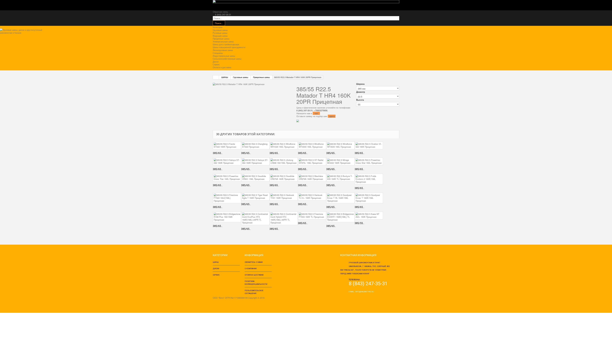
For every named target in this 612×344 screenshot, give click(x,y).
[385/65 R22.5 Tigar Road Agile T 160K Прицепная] (255, 196)
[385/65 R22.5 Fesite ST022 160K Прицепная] (227, 145)
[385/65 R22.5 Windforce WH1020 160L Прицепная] (284, 145)
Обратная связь (220, 11)
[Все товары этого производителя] (323, 120)
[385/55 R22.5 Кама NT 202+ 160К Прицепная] (369, 215)
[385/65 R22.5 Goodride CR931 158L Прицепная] (255, 177)
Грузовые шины (220, 30)
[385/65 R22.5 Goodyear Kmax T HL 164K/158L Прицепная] (340, 198)
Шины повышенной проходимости (229, 47)
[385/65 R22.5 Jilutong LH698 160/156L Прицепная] (284, 161)
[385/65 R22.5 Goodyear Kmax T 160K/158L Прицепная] (369, 198)
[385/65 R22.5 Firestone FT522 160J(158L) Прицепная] (227, 198)
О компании (251, 269)
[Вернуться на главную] (216, 77)
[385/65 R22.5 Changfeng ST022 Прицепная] (255, 145)
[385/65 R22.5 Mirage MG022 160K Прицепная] (340, 161)
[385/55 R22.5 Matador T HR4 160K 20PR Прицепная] (238, 83)
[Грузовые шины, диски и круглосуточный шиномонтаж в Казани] (23, 32)
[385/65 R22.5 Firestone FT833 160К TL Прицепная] (312, 215)
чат (316, 113)
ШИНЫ (224, 77)
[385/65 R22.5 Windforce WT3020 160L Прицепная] (340, 145)
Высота (360, 99)
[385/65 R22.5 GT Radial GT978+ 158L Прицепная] (312, 161)
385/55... (359, 223)
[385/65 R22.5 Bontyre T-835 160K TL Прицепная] (340, 177)
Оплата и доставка (222, 67)
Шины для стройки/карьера (226, 44)
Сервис (216, 64)
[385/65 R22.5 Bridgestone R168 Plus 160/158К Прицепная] (227, 217)
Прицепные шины (221, 38)
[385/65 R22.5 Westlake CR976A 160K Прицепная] (312, 177)
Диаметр (361, 91)
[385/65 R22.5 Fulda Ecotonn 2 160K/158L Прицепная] (369, 179)
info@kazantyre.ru (364, 292)
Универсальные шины (223, 41)
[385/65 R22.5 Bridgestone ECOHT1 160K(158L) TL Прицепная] (340, 217)
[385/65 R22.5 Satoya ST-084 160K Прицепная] (255, 161)
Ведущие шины (220, 35)
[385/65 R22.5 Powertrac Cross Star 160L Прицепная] (369, 161)
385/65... (217, 153)
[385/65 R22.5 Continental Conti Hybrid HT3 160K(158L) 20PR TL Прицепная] (284, 218)
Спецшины (218, 52)
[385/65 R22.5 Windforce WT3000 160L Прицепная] (312, 145)
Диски (216, 61)
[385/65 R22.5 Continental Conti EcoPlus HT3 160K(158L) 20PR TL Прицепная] (255, 218)
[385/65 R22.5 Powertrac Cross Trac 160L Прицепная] (227, 177)
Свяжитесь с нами (254, 262)
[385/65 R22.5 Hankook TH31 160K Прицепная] (284, 196)
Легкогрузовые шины (223, 50)
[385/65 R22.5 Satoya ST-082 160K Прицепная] (227, 161)
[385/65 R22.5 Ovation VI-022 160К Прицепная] (369, 145)
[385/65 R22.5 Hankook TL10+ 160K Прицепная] (312, 196)
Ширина (360, 83)
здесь (331, 116)
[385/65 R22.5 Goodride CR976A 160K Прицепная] (284, 177)
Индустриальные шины (224, 55)
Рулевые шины (220, 32)
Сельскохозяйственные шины (227, 58)
